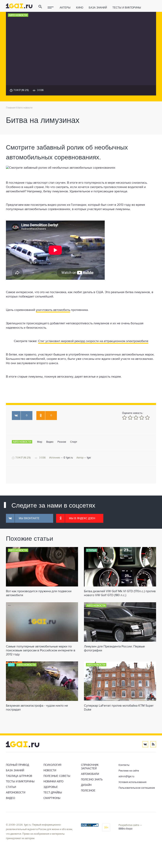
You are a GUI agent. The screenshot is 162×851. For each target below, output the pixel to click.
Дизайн (86, 785)
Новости (49, 770)
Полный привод (17, 764)
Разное (61, 442)
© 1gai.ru (68, 457)
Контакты (124, 765)
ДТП (11, 664)
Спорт (73, 442)
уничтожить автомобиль (53, 310)
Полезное (88, 790)
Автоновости (15, 792)
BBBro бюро (125, 829)
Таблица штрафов (19, 775)
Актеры (65, 7)
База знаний (98, 7)
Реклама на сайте (129, 771)
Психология (52, 764)
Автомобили (90, 773)
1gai (89, 457)
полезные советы (56, 775)
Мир (39, 442)
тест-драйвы (52, 792)
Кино (79, 7)
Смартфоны (51, 798)
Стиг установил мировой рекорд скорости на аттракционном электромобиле (93, 341)
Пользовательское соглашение (137, 788)
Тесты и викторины (126, 7)
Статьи (91, 550)
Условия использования (132, 782)
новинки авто (53, 781)
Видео (49, 442)
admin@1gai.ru (126, 776)
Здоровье (50, 787)
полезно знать (92, 779)
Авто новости (18, 15)
